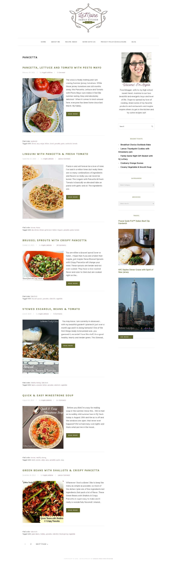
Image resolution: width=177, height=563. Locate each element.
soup (62, 460)
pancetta (57, 143)
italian (47, 143)
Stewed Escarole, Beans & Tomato (51, 309)
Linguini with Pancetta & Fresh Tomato (55, 154)
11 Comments (61, 400)
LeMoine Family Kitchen (88, 18)
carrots (38, 460)
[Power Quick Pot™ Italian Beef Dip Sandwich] (136, 247)
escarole (39, 385)
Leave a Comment (64, 159)
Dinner (33, 227)
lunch (52, 143)
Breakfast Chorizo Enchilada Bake (136, 145)
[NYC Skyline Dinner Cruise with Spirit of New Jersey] (136, 305)
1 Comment (61, 72)
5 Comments (58, 314)
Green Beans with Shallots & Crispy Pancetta (61, 470)
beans (34, 385)
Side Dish (34, 296)
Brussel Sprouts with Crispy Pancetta (55, 240)
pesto (63, 143)
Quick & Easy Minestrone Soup (48, 395)
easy (47, 460)
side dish (52, 299)
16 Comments (61, 245)
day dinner (35, 230)
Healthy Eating (36, 383)
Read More (73, 114)
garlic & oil (48, 230)
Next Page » (42, 544)
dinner (34, 143)
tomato (75, 143)
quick (58, 460)
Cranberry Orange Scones (132, 163)
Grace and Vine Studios (103, 558)
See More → (126, 337)
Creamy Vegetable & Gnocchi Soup (136, 167)
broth (33, 460)
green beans (36, 534)
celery (43, 460)
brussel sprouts (37, 299)
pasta (72, 230)
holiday (42, 534)
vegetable (59, 299)
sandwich (34, 141)
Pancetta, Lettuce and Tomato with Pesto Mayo (62, 67)
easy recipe (40, 143)
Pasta (38, 227)
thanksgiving (63, 534)
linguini (60, 230)
